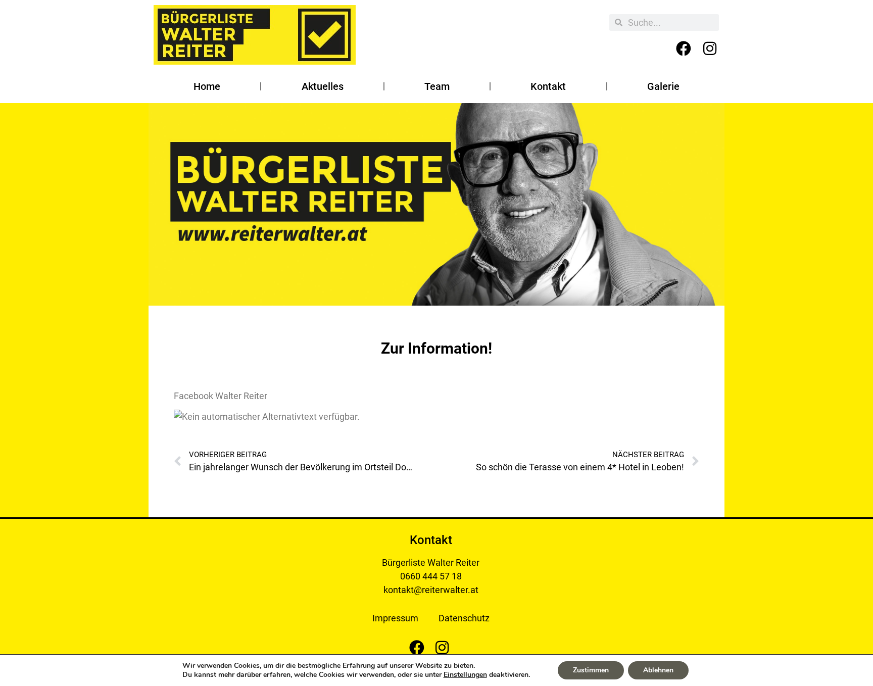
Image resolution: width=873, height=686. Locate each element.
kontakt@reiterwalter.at (430, 589)
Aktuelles (323, 86)
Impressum (395, 618)
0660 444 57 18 (431, 576)
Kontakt (548, 86)
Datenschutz (464, 618)
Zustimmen (591, 670)
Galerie (663, 86)
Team (437, 86)
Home (206, 86)
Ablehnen (658, 670)
